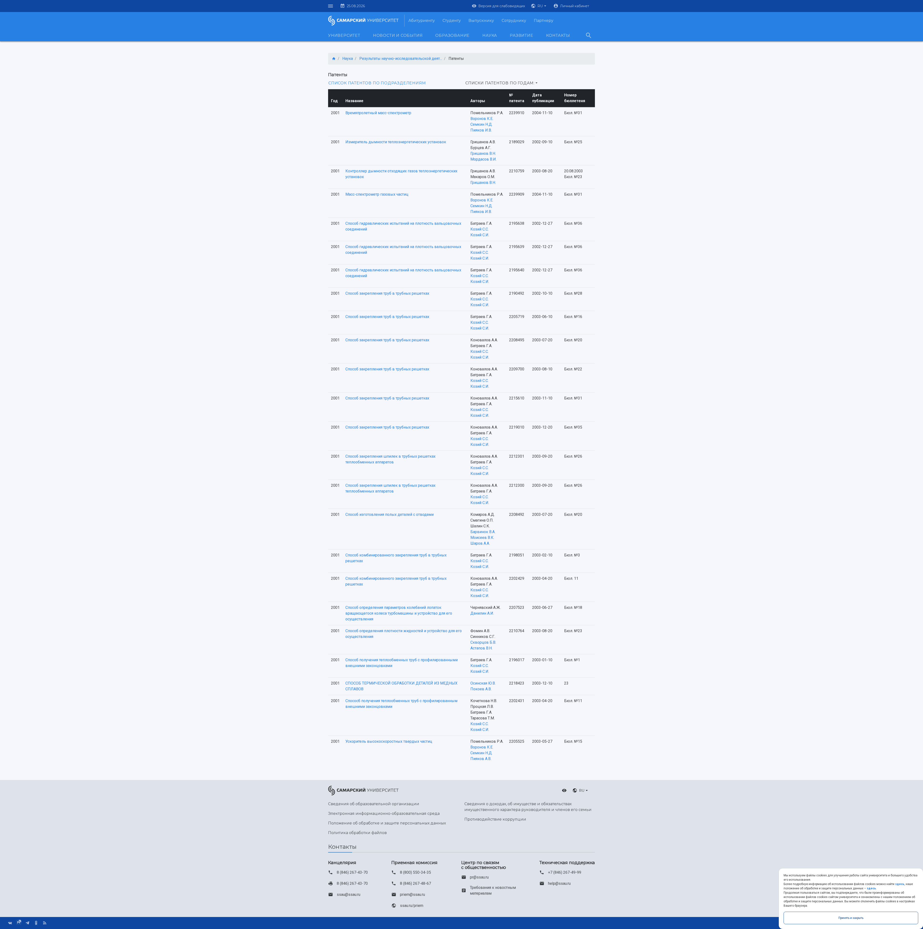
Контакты (558, 35)
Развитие (521, 35)
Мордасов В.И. (483, 159)
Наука (489, 35)
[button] (539, 6)
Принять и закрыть (850, 918)
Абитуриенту (421, 20)
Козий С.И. (479, 235)
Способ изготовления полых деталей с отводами (389, 514)
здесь (899, 884)
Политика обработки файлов (357, 832)
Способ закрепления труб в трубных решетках (387, 293)
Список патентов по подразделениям (377, 83)
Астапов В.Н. (481, 648)
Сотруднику (514, 20)
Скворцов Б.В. (483, 642)
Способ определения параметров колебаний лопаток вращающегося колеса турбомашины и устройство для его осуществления (398, 613)
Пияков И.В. (481, 130)
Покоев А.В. (481, 689)
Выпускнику (481, 20)
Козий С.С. (479, 229)
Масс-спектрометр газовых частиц (376, 194)
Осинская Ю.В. (483, 683)
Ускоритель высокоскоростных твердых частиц (388, 741)
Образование (452, 35)
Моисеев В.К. (482, 537)
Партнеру (543, 20)
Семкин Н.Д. (481, 124)
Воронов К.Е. (481, 118)
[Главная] (334, 58)
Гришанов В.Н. (483, 153)
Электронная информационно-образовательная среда (384, 813)
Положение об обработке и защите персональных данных (387, 823)
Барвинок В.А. (482, 532)
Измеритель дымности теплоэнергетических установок (395, 142)
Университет (344, 35)
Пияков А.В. (480, 758)
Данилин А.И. (482, 613)
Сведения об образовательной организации (373, 804)
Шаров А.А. (480, 543)
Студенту (452, 20)
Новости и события (398, 35)
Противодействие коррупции (495, 819)
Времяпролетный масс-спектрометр (378, 113)
